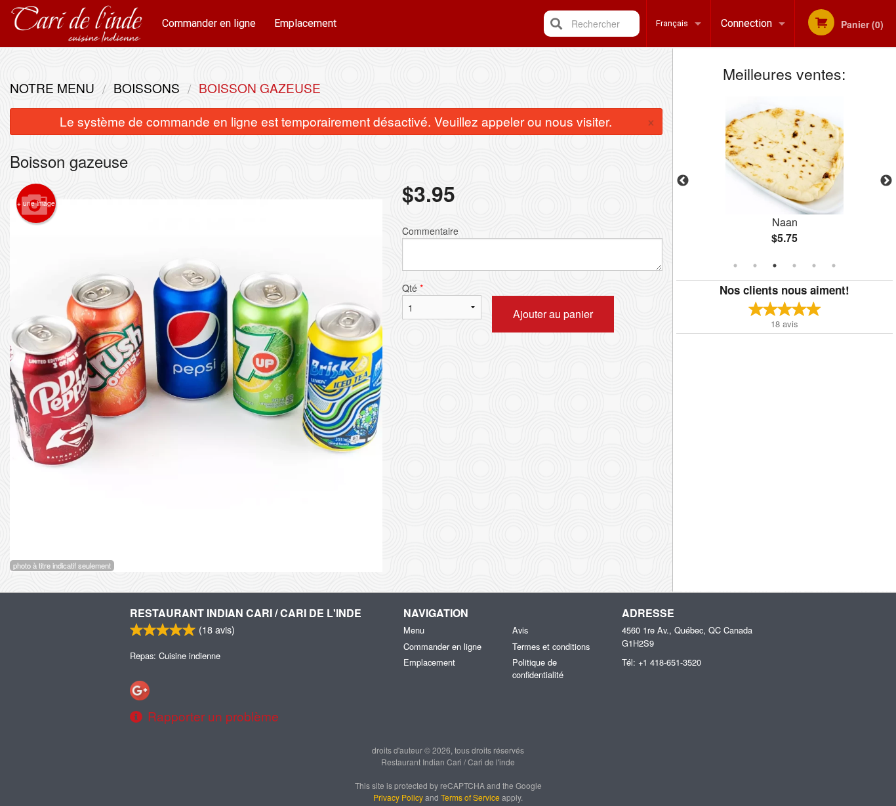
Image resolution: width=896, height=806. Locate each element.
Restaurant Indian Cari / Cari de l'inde (245, 612)
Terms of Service (470, 797)
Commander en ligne (209, 23)
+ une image (36, 203)
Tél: (661, 662)
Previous (682, 181)
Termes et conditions (551, 646)
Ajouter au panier (553, 313)
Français (672, 23)
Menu (413, 630)
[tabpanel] (785, 181)
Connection (746, 23)
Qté (412, 287)
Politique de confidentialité (537, 668)
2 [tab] (755, 265)
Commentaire (430, 230)
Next (886, 181)
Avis (520, 630)
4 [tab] (794, 265)
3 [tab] (774, 265)
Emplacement (305, 23)
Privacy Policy (398, 797)
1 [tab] (735, 265)
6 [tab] (833, 265)
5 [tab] (814, 265)
